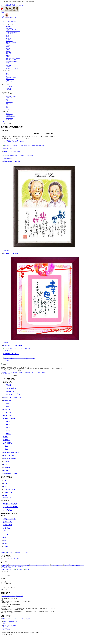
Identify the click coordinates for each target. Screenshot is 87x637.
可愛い (7, 107)
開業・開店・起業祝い (11, 61)
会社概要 (5, 628)
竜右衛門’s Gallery (10, 116)
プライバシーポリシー (8, 626)
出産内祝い (8, 52)
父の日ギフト (9, 39)
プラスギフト (9, 102)
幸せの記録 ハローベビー (11, 354)
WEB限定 (8, 62)
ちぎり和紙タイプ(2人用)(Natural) (13, 141)
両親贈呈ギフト (10, 26)
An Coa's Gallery (9, 119)
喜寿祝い (8, 46)
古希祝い (8, 45)
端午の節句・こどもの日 (12, 68)
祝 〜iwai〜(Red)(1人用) (10, 253)
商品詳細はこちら (7, 148)
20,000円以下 (9, 88)
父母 (7, 73)
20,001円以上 (9, 89)
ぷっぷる (8, 109)
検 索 (15, 375)
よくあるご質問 (4, 4)
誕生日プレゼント (10, 38)
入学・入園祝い (10, 53)
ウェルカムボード (10, 28)
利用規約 (5, 624)
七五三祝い (8, 65)
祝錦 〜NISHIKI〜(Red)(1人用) (12, 345)
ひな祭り (8, 66)
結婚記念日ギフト (10, 33)
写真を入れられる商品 (11, 96)
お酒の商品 (8, 100)
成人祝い (8, 64)
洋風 (7, 106)
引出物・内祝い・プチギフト (13, 31)
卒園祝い (8, 55)
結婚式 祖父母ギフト (11, 29)
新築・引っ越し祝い (11, 59)
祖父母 (7, 74)
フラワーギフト (10, 99)
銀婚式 (7, 36)
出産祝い (8, 51)
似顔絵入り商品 (10, 97)
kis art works (8, 115)
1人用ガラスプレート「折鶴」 (12, 151)
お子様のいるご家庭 (11, 77)
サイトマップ (6, 629)
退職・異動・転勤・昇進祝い (13, 58)
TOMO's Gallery (9, 118)
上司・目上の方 (10, 79)
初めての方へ (14, 21)
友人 (7, 76)
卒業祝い (8, 56)
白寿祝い (8, 49)
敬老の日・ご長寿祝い (11, 42)
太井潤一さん (9, 114)
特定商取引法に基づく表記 (9, 625)
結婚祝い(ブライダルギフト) (13, 32)
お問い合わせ (11, 4)
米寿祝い (8, 48)
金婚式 (7, 35)
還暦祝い (8, 43)
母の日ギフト (9, 41)
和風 (7, 104)
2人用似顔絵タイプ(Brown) (11, 161)
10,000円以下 (9, 87)
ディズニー (8, 103)
